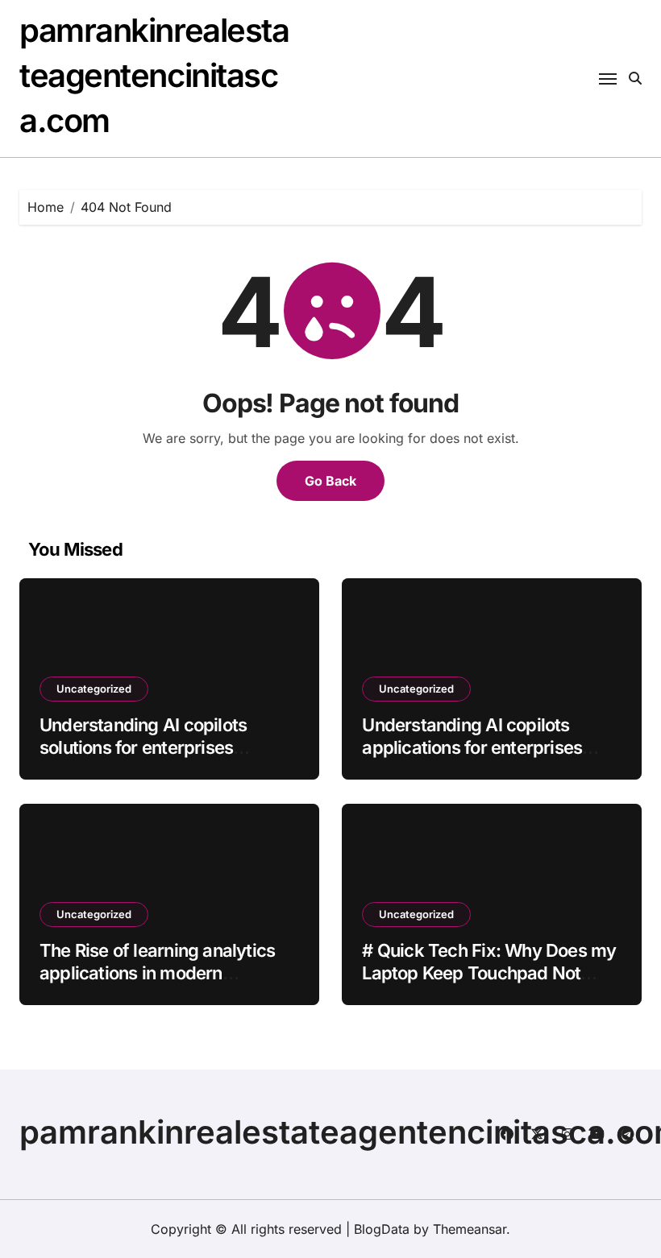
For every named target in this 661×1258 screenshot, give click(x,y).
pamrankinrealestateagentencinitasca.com (154, 75)
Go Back (330, 481)
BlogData (381, 1229)
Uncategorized (93, 688)
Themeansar (469, 1229)
